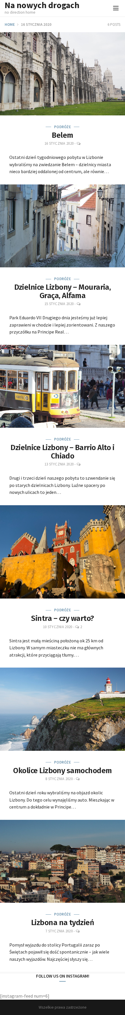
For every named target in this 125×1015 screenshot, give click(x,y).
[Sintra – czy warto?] (62, 552)
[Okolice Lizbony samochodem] (62, 709)
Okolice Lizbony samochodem (62, 770)
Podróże (62, 126)
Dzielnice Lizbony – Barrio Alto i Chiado (62, 452)
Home (10, 24)
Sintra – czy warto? (62, 618)
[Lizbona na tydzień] (62, 861)
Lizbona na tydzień (62, 922)
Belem (62, 135)
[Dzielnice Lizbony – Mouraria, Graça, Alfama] (62, 226)
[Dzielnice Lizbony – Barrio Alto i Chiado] (62, 386)
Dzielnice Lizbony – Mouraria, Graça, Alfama (62, 291)
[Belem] (62, 73)
